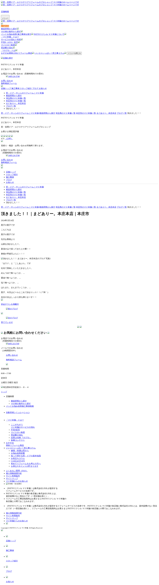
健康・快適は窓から (20, 451)
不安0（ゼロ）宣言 (9, 42)
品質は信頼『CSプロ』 (21, 438)
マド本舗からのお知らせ (17, 481)
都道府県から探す (9, 29)
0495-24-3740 (14, 76)
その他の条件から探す (11, 31)
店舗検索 (5, 12)
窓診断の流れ (7, 48)
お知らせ (43, 88)
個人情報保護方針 (14, 473)
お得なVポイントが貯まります (24, 466)
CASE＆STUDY (18, 461)
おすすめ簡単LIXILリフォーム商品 (16, 53)
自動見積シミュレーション (18, 412)
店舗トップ (6, 88)
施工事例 (15, 88)
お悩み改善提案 (18, 453)
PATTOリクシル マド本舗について (49, 34)
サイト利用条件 (13, 476)
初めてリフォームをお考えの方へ (26, 464)
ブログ (35, 88)
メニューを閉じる (74, 53)
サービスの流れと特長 (11, 39)
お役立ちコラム (18, 458)
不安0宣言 (15, 430)
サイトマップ (12, 478)
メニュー (5, 18)
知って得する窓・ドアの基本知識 (26, 456)
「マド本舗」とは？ (10, 37)
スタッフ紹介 (26, 88)
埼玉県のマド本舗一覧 (16, 98)
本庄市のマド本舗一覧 (16, 101)
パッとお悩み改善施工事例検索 (20, 406)
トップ (4, 392)
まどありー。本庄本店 (16, 103)
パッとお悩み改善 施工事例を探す (16, 34)
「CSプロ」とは (8, 50)
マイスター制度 (8, 45)
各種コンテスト (18, 440)
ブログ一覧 (11, 106)
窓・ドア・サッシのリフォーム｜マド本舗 (25, 93)
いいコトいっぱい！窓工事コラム (49, 53)
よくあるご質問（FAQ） (17, 471)
